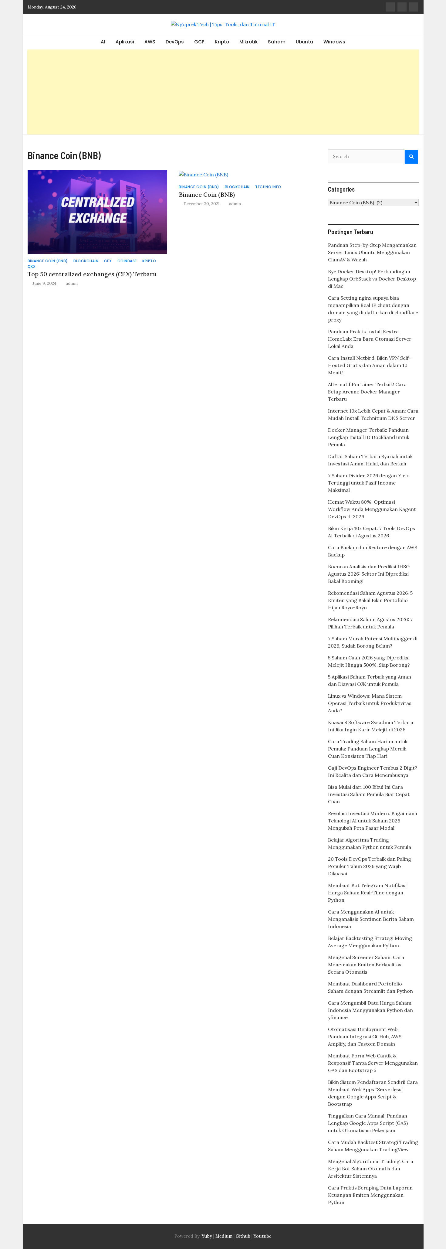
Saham (277, 42)
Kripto (222, 42)
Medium (223, 1236)
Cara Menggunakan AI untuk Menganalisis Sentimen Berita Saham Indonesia (371, 919)
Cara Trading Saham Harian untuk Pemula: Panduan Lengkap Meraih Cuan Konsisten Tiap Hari (367, 748)
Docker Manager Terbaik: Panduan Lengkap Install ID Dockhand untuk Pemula (368, 437)
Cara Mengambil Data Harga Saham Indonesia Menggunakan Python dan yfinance (370, 1010)
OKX (32, 266)
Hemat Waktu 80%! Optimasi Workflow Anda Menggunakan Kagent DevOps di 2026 (372, 509)
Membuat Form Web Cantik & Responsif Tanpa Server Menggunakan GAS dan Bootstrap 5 (373, 1063)
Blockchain (85, 261)
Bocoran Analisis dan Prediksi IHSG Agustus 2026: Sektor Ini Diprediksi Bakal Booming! (369, 573)
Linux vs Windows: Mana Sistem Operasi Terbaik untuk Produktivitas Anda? (369, 703)
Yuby (207, 1236)
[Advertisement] (223, 91)
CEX (108, 261)
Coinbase (127, 261)
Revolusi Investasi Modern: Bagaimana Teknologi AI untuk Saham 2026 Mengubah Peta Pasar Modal (372, 820)
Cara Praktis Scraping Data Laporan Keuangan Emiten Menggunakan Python (370, 1195)
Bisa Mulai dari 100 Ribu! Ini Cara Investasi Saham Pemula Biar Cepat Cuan (369, 794)
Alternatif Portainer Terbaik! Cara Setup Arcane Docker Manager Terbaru (367, 391)
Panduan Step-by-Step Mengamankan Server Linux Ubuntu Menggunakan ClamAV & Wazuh (372, 252)
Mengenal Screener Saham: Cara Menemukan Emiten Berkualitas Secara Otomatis (366, 964)
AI (103, 42)
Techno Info (268, 186)
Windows (334, 42)
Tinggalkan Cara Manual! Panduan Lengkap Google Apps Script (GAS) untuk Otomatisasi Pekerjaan (368, 1123)
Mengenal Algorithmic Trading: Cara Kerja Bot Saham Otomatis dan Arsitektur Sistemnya (370, 1168)
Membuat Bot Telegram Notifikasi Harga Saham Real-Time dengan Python (367, 892)
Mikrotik (248, 42)
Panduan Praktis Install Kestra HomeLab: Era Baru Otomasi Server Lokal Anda (369, 338)
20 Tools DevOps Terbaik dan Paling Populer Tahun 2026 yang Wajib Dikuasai (369, 866)
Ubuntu (304, 42)
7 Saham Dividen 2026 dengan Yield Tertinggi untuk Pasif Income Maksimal (369, 482)
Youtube (263, 1236)
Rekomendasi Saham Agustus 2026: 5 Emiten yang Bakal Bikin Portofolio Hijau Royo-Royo (370, 600)
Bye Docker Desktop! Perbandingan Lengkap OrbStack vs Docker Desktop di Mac (372, 278)
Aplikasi (125, 42)
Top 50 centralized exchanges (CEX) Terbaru (92, 274)
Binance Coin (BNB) (48, 261)
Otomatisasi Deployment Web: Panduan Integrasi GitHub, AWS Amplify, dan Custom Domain (364, 1036)
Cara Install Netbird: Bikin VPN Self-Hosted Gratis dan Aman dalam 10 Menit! (369, 365)
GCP (199, 42)
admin (72, 283)
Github (243, 1236)
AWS (149, 42)
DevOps (175, 42)
